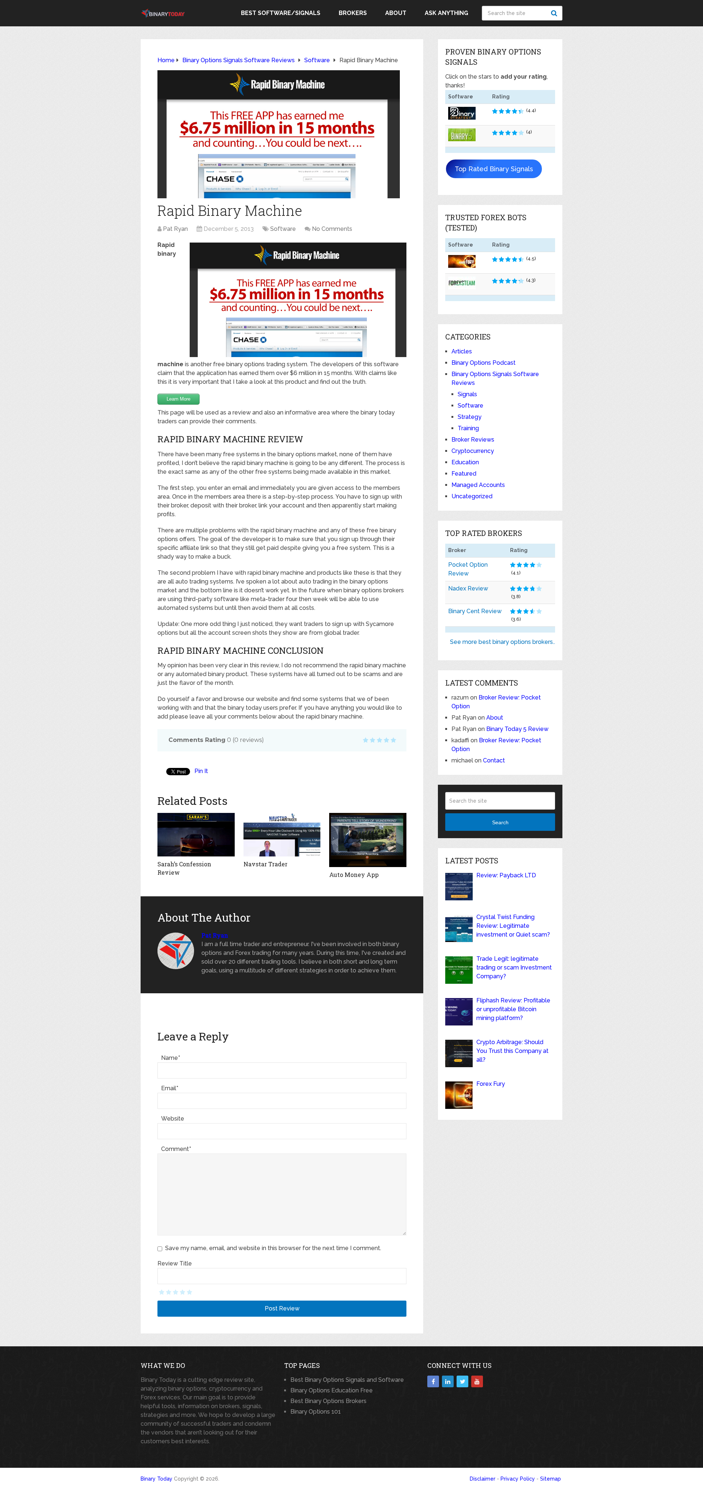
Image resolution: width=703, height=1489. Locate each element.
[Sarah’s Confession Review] (196, 834)
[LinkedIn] (448, 1381)
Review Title (174, 1263)
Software (283, 228)
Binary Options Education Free (331, 1390)
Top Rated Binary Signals (494, 169)
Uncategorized (471, 496)
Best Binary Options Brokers (328, 1401)
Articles (461, 351)
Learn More (178, 399)
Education (465, 462)
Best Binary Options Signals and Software (347, 1379)
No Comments (332, 228)
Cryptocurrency (472, 450)
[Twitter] (462, 1381)
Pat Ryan (175, 228)
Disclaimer (482, 1479)
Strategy (469, 416)
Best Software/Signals (280, 13)
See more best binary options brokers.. (502, 641)
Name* (170, 1057)
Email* (169, 1088)
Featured (463, 473)
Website (172, 1118)
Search (555, 13)
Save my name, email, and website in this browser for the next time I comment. (273, 1248)
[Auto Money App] (367, 840)
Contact (494, 760)
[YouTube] (477, 1381)
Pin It (201, 771)
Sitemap (550, 1479)
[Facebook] (433, 1381)
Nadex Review (468, 588)
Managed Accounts (478, 484)
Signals (467, 394)
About (395, 13)
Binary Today (156, 1479)
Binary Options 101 (315, 1411)
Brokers (353, 13)
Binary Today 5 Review (517, 728)
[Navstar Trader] (282, 834)
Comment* (176, 1148)
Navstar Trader (265, 864)
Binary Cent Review (475, 611)
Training (468, 428)
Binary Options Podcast (483, 362)
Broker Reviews (472, 439)
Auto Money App (354, 874)
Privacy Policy (518, 1479)
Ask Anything (446, 13)
